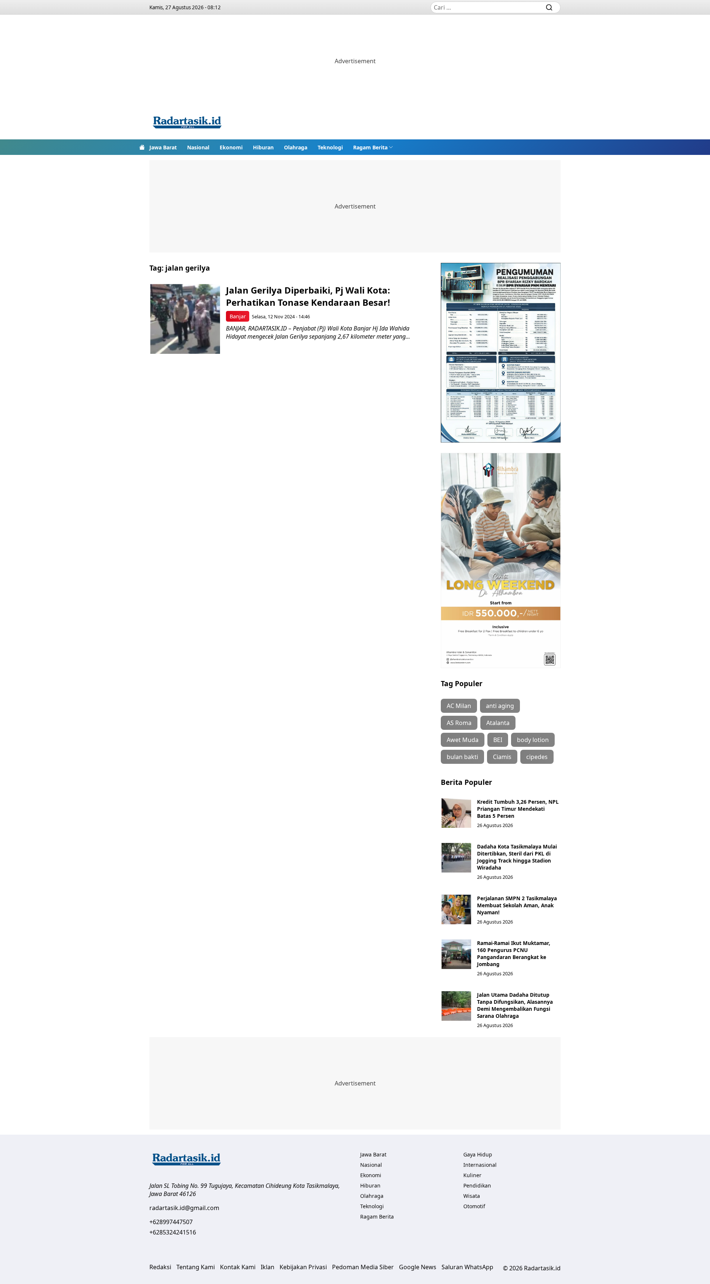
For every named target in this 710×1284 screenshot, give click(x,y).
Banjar (238, 316)
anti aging (500, 706)
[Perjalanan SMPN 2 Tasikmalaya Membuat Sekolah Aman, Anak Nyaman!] (456, 909)
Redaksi (160, 1267)
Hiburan (263, 147)
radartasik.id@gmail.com (184, 1208)
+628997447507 (171, 1222)
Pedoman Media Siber (363, 1267)
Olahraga (295, 147)
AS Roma (459, 723)
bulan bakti (462, 757)
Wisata (471, 1195)
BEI (497, 740)
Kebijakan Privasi (303, 1267)
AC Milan (459, 706)
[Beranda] (142, 147)
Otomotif (474, 1206)
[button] (373, 147)
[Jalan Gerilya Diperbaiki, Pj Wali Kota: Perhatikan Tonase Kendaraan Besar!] (185, 319)
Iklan (267, 1267)
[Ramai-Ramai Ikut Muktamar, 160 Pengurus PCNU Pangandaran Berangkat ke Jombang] (456, 954)
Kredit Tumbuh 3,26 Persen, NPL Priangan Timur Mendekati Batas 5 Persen (518, 808)
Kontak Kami (238, 1267)
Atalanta (498, 723)
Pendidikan (477, 1185)
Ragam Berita (370, 147)
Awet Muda (463, 740)
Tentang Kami (195, 1267)
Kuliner (472, 1175)
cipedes (537, 757)
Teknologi (330, 147)
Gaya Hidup (477, 1154)
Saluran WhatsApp (467, 1267)
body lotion (533, 740)
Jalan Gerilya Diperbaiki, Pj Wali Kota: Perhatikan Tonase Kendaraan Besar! (308, 296)
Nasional (198, 147)
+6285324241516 (172, 1232)
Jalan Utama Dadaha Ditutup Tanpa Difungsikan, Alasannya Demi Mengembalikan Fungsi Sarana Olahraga (515, 1005)
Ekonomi (231, 147)
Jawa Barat (163, 147)
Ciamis (502, 757)
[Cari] (549, 7)
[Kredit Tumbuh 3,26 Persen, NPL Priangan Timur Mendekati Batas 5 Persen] (456, 813)
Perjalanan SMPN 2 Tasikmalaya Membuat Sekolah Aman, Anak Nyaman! (517, 905)
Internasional (480, 1164)
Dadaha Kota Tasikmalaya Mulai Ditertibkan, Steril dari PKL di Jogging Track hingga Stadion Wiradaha (517, 857)
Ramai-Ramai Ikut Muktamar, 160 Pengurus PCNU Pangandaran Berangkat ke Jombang (513, 953)
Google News (417, 1267)
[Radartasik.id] (187, 123)
